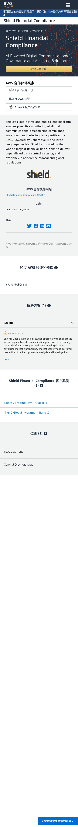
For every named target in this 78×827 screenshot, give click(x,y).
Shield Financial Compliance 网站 (24, 194)
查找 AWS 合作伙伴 (17, 30)
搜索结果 (37, 30)
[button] (68, 5)
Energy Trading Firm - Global (24, 403)
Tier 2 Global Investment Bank (25, 412)
